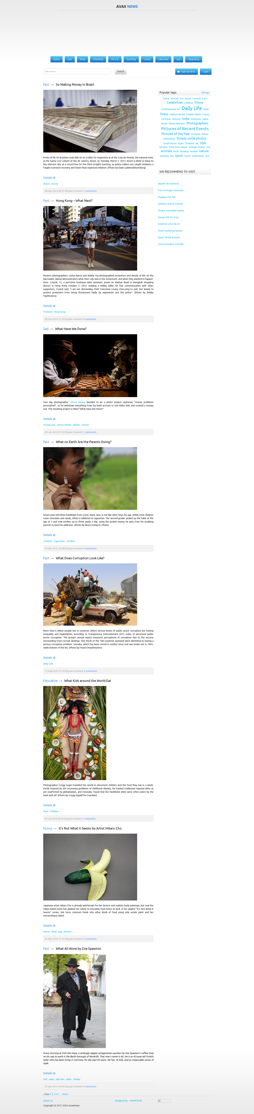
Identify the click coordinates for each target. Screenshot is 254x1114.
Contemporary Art (170, 109)
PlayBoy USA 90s (167, 197)
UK (196, 143)
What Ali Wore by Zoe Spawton (78, 948)
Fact (46, 84)
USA (203, 143)
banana (67, 931)
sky (172, 156)
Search (120, 71)
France (205, 114)
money (54, 183)
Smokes (70, 541)
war (207, 156)
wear (51, 1079)
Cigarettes (59, 541)
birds (176, 151)
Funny (47, 828)
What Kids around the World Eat (87, 681)
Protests (47, 311)
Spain (181, 143)
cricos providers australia (171, 244)
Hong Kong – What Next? (74, 201)
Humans (176, 119)
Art (181, 98)
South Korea (169, 143)
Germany (166, 119)
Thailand (189, 143)
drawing (184, 151)
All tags (205, 92)
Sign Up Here (188, 71)
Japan (205, 119)
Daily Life (48, 663)
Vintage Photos (197, 147)
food (45, 811)
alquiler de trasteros (168, 183)
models (194, 151)
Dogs (206, 109)
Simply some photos (191, 138)
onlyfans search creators (170, 203)
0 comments (89, 319)
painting (164, 156)
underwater (198, 156)
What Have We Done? (70, 329)
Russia (205, 134)
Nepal (164, 123)
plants (46, 931)
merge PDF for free (168, 217)
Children (47, 541)
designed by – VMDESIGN (128, 1100)
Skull (53, 931)
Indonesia (196, 119)
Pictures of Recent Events (185, 128)
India (185, 119)
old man (60, 1079)
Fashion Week (193, 114)
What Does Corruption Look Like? (80, 558)
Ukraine (163, 147)
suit (45, 1079)
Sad (46, 329)
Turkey (76, 1079)
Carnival (196, 98)
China (198, 102)
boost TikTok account (169, 237)
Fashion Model (177, 114)
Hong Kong (59, 311)
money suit (49, 424)
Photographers (197, 123)
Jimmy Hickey (77, 402)
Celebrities (175, 102)
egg (60, 931)
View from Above (178, 147)
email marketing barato (170, 230)
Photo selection (177, 123)
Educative (50, 681)
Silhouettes (169, 138)
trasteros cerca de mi (169, 224)
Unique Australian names (171, 210)
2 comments (90, 191)
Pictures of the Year (175, 134)
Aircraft (175, 98)
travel (187, 156)
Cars (204, 98)
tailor (68, 1079)
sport (179, 155)
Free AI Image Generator (171, 190)
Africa (166, 98)
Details (47, 177)
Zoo (208, 147)
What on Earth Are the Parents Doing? (83, 442)
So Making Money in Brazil (75, 84)
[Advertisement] (127, 32)
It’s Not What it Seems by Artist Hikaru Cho (90, 828)
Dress (164, 114)
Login (206, 71)
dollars (76, 424)
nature (204, 151)
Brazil (46, 183)
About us (48, 1100)
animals (166, 151)
